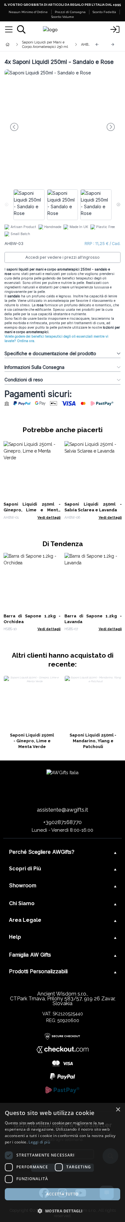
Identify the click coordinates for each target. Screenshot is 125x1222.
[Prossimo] (113, 44)
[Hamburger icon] (9, 29)
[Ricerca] (21, 29)
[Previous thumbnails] (6, 204)
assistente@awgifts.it (62, 809)
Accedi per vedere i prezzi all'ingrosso (62, 257)
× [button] (117, 1109)
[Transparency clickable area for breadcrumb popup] (41, 44)
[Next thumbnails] (118, 204)
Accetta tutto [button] (62, 1194)
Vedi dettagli (49, 517)
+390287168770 (62, 822)
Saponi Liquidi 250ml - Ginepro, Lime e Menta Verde (32, 510)
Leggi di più (39, 1142)
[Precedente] (97, 44)
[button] (62, 1211)
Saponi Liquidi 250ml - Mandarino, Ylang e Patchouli (93, 741)
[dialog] (62, 1162)
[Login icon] (115, 29)
